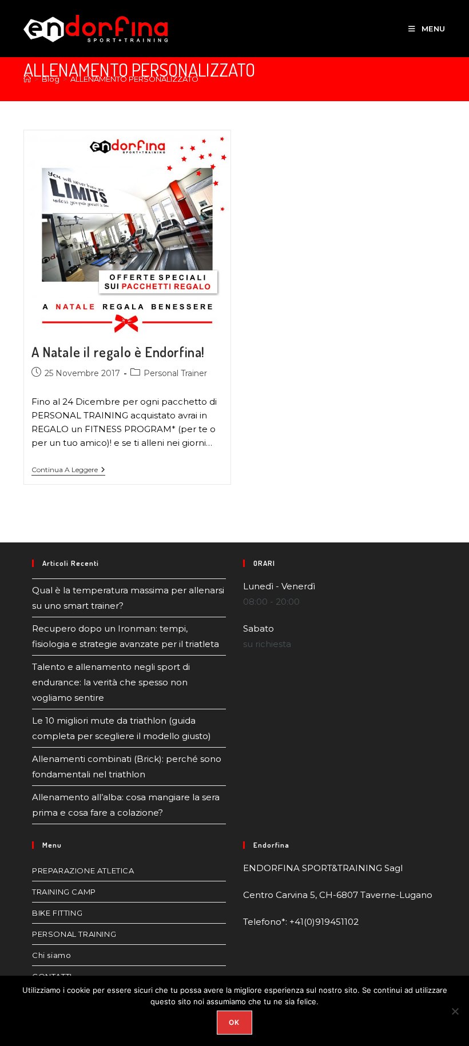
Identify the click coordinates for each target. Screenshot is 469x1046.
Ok (234, 1022)
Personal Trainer (175, 373)
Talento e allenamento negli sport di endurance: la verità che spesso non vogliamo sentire (111, 682)
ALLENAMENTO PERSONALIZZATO (134, 78)
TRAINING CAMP (64, 891)
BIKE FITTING (57, 912)
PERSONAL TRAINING (74, 934)
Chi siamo (51, 955)
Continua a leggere (68, 470)
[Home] (27, 78)
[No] (454, 1011)
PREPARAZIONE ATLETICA (83, 870)
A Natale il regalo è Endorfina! (118, 352)
